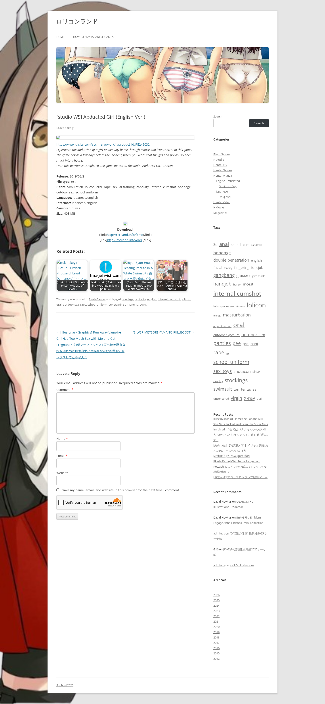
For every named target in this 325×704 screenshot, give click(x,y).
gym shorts (258, 276)
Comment (64, 390)
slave (256, 372)
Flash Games (97, 299)
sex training (116, 305)
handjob (222, 283)
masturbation (237, 315)
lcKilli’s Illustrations (242, 565)
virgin (236, 398)
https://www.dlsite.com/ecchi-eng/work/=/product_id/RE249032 (103, 144)
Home (60, 37)
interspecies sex (223, 306)
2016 (216, 648)
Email (61, 456)
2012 (216, 659)
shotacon (242, 371)
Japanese (222, 191)
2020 (216, 627)
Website (62, 473)
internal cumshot (169, 299)
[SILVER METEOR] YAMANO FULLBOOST (164, 332)
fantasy (228, 268)
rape (83, 305)
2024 (216, 606)
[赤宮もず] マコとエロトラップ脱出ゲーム (240, 477)
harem (237, 284)
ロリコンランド (77, 21)
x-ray (249, 397)
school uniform (97, 305)
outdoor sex (71, 305)
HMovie (218, 207)
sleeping (218, 381)
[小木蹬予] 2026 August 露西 (231, 456)
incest (248, 284)
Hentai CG (220, 165)
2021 (216, 621)
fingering (241, 267)
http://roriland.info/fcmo (125, 235)
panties (222, 343)
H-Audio (218, 160)
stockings (236, 380)
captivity (140, 299)
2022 (216, 616)
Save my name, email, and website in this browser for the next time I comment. (121, 490)
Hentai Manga (222, 175)
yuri (259, 399)
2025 (216, 600)
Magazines (220, 213)
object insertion (222, 326)
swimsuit (222, 389)
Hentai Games (222, 170)
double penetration (231, 260)
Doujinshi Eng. (228, 186)
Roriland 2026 (64, 685)
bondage (127, 299)
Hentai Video (221, 202)
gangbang (224, 275)
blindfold (256, 245)
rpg (228, 353)
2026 (216, 595)
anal (224, 244)
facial (217, 267)
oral (58, 305)
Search (217, 116)
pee (237, 343)
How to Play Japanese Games (93, 37)
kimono (240, 306)
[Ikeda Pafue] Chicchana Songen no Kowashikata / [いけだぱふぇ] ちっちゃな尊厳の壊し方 (240, 466)
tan (236, 389)
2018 (216, 637)
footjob (257, 267)
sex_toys (222, 371)
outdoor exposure (226, 335)
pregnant (250, 343)
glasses (243, 275)
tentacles (248, 389)
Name (62, 438)
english (152, 299)
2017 (216, 643)
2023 (216, 611)
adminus (219, 533)
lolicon (186, 299)
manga (217, 315)
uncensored (221, 399)
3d (215, 244)
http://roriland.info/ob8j (125, 240)
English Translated (228, 181)
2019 (216, 632)
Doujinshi (225, 197)
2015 (216, 653)
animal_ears (240, 244)
